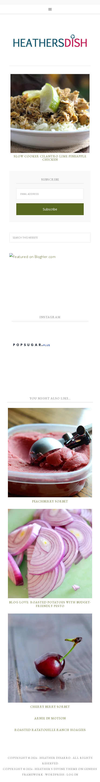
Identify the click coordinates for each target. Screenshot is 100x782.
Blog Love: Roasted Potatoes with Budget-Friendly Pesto (50, 604)
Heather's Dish (50, 43)
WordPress (54, 774)
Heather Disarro (55, 758)
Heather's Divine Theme (56, 769)
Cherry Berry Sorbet (50, 707)
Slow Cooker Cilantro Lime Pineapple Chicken (50, 158)
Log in (72, 774)
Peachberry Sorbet (50, 501)
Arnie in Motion (50, 718)
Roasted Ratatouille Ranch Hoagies (50, 730)
